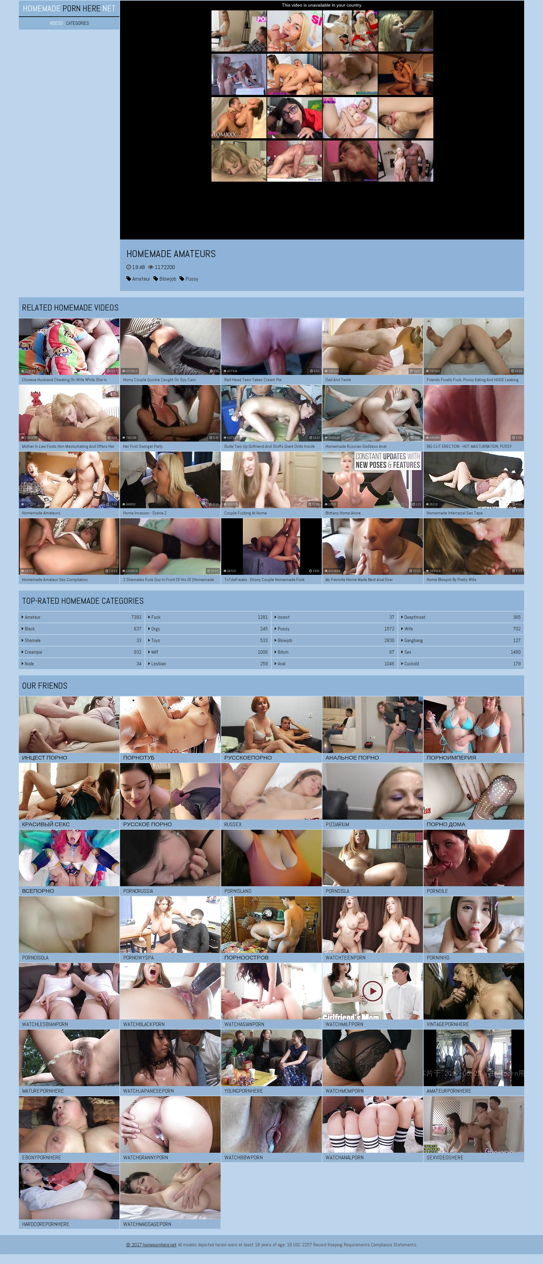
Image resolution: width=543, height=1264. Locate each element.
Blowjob (167, 278)
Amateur (140, 278)
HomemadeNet (69, 8)
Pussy (191, 278)
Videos (56, 23)
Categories (77, 23)
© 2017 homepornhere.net (151, 1244)
